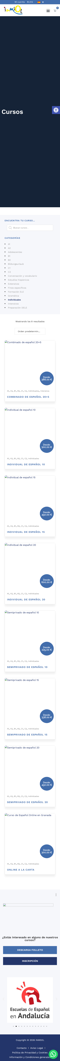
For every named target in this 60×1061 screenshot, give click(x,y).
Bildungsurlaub (16, 264)
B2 (9, 260)
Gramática (13, 296)
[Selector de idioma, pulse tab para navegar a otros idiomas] (40, 2)
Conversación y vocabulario (22, 276)
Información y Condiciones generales (30, 1057)
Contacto (22, 1048)
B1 (9, 256)
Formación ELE (16, 292)
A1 (9, 244)
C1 (9, 268)
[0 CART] (55, 10)
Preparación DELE (17, 307)
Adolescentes (15, 252)
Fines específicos (17, 288)
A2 (9, 248)
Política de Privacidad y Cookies (30, 1052)
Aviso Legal (36, 1048)
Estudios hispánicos (18, 280)
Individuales (14, 299)
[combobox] (30, 331)
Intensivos (13, 303)
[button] (56, 110)
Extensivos (13, 284)
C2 (9, 272)
